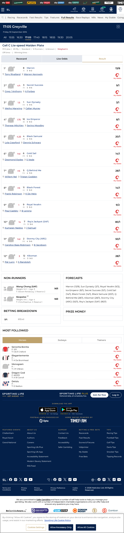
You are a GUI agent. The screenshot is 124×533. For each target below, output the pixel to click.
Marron (31, 68)
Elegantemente (20, 355)
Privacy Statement (38, 489)
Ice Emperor (33, 119)
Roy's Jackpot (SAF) (38, 221)
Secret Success (35, 85)
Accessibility (63, 442)
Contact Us (63, 433)
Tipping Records (114, 456)
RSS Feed (31, 466)
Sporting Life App (35, 452)
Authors (30, 438)
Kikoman (32, 255)
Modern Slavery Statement (39, 461)
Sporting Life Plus (35, 447)
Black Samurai (34, 136)
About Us (31, 433)
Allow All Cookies (85, 527)
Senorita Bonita (20, 347)
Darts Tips (111, 447)
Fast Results (84, 438)
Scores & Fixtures (86, 442)
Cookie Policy (75, 489)
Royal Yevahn (34, 204)
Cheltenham (8, 433)
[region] (62, 523)
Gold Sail (31, 153)
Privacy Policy (24, 489)
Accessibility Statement (37, 456)
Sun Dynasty (34, 102)
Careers (30, 442)
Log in (115, 395)
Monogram (18, 364)
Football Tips (112, 438)
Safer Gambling (65, 447)
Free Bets (83, 456)
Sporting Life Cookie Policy (57, 520)
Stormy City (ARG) (36, 238)
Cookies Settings (36, 527)
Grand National (9, 442)
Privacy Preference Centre (58, 489)
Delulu (15, 381)
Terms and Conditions (6, 489)
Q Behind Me (34, 170)
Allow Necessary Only (61, 527)
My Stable (83, 452)
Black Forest (33, 187)
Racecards (83, 433)
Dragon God (18, 372)
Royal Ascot (7, 438)
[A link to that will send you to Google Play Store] (71, 411)
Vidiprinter (83, 447)
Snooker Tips (112, 452)
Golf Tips (110, 442)
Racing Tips (112, 433)
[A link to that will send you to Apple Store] (48, 411)
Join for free (99, 395)
